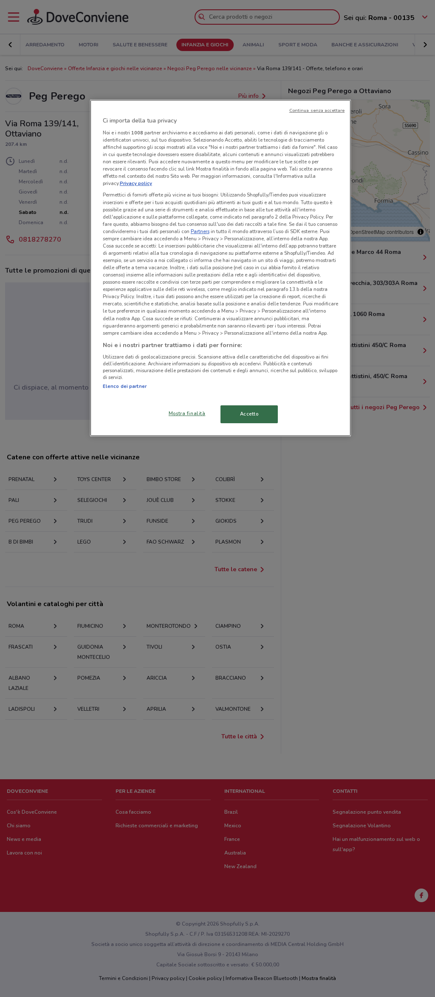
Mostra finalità (187, 413)
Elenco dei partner (125, 386)
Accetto (249, 413)
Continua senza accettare (317, 110)
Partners (200, 231)
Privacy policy (136, 183)
